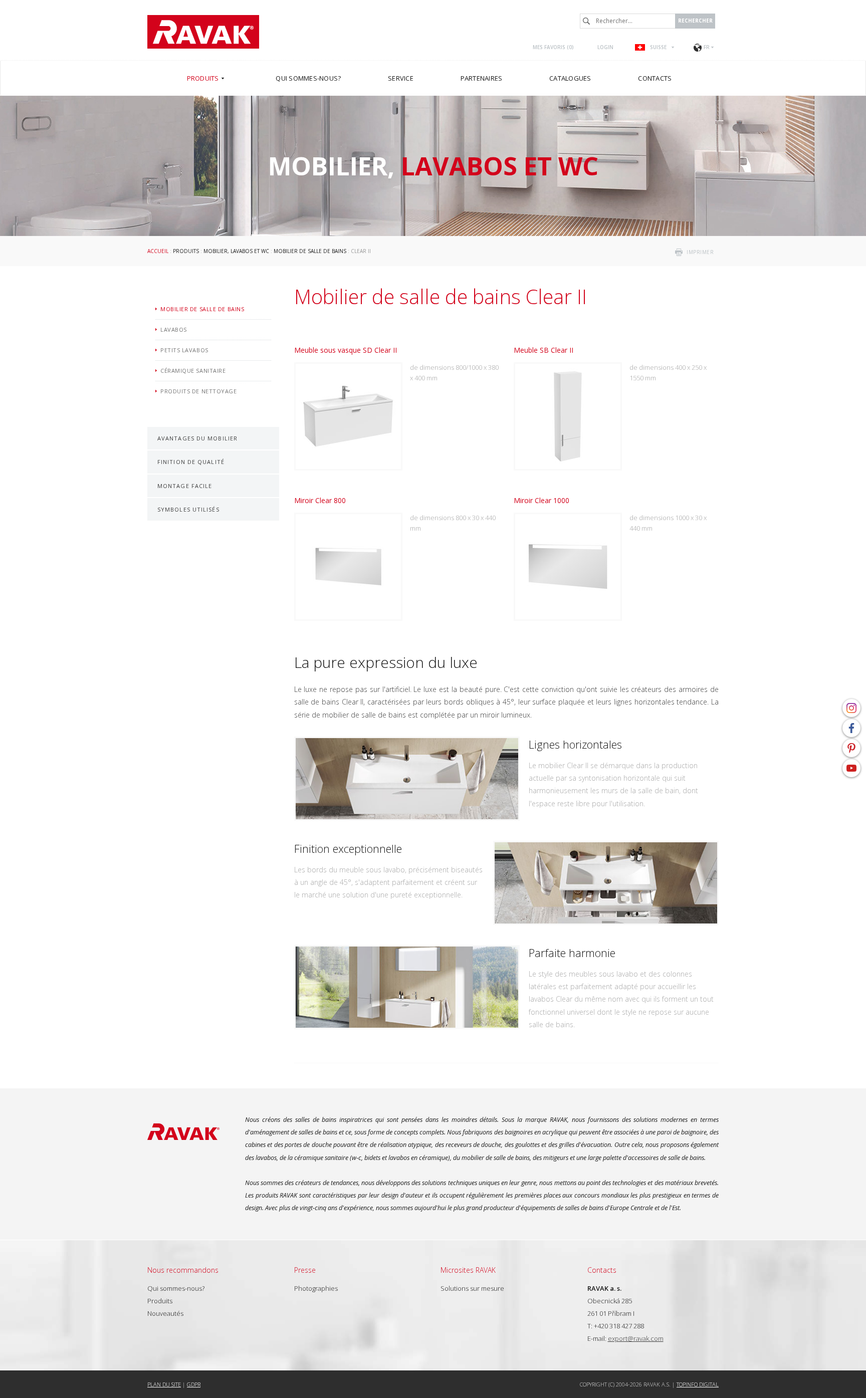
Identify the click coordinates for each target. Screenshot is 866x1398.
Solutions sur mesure (472, 1288)
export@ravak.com (636, 1338)
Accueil (157, 251)
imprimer (700, 252)
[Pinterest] (851, 748)
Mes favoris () (553, 47)
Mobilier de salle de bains (310, 251)
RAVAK (203, 32)
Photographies (316, 1288)
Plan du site (164, 1384)
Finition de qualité (191, 461)
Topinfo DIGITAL (698, 1384)
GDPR (193, 1384)
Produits (186, 251)
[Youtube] (851, 768)
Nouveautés (165, 1313)
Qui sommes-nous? (175, 1288)
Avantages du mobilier (197, 438)
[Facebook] (851, 728)
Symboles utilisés (188, 509)
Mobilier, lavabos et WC (236, 251)
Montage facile (184, 486)
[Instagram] (851, 708)
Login (605, 47)
